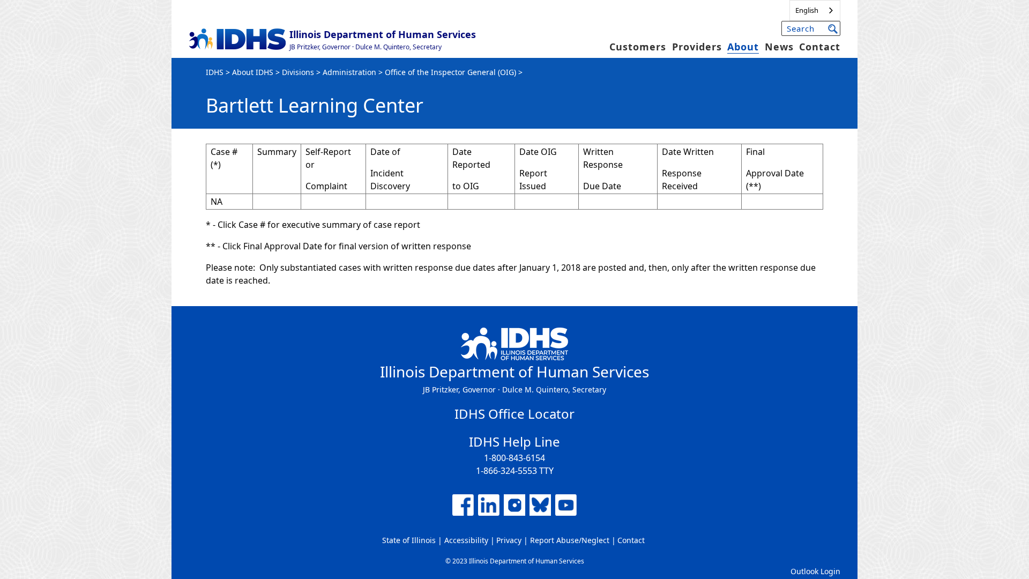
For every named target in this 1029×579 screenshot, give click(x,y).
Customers (637, 46)
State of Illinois (409, 540)
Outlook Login (815, 571)
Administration (349, 72)
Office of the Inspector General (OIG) (450, 72)
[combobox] (814, 10)
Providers (697, 46)
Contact (819, 46)
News (779, 46)
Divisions (298, 72)
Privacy (508, 540)
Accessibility (466, 540)
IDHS (214, 72)
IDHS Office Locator (514, 413)
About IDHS (252, 72)
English (806, 10)
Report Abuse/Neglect (569, 540)
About (743, 46)
